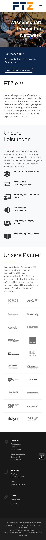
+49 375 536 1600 (17, 477)
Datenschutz (15, 499)
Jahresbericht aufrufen (18, 70)
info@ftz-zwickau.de (18, 484)
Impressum (15, 503)
